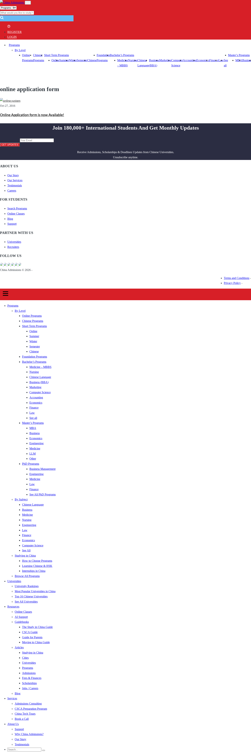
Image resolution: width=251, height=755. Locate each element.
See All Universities (26, 601)
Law (32, 412)
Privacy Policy (232, 283)
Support (12, 223)
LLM (32, 453)
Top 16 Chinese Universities (31, 596)
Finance (213, 60)
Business (34, 433)
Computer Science (40, 392)
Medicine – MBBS (40, 366)
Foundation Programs (34, 356)
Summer (64, 60)
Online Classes (16, 213)
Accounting (189, 60)
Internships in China (33, 570)
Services (12, 698)
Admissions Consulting (28, 703)
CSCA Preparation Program (31, 708)
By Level (20, 50)
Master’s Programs (239, 55)
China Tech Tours (25, 713)
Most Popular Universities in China (35, 591)
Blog (10, 218)
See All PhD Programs (42, 494)
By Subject (21, 499)
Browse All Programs (27, 576)
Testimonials (14, 185)
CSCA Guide (30, 632)
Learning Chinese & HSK (37, 565)
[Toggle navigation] (28, 3)
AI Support (21, 616)
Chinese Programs (32, 320)
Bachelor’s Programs (122, 55)
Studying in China (25, 555)
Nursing (132, 60)
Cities (25, 657)
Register (14, 31)
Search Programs (17, 208)
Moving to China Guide (36, 642)
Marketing (165, 60)
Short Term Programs (56, 55)
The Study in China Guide (37, 627)
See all (33, 417)
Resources (13, 606)
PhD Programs (30, 463)
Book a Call (22, 718)
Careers (11, 190)
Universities (14, 241)
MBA (238, 60)
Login (12, 36)
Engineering (36, 443)
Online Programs (32, 315)
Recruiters (13, 246)
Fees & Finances (31, 678)
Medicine (34, 448)
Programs (14, 45)
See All (26, 550)
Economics (202, 60)
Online (55, 60)
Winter (73, 60)
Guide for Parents (32, 637)
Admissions (29, 673)
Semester (82, 60)
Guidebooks (22, 621)
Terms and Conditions (236, 278)
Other (32, 458)
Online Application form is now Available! (32, 115)
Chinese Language (40, 377)
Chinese (92, 60)
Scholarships (29, 683)
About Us (13, 724)
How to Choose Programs (37, 560)
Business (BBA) (39, 382)
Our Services (14, 180)
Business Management (42, 468)
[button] (2, 18)
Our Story (13, 175)
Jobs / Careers (30, 688)
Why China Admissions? (29, 734)
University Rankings (27, 586)
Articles (19, 647)
